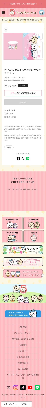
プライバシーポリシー (23, 333)
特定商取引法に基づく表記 (23, 339)
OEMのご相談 (23, 369)
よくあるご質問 (23, 357)
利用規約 (23, 327)
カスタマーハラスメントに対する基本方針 (23, 376)
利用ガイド (23, 351)
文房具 (9, 147)
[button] (3, 12)
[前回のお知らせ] (5, 4)
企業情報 (23, 345)
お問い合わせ (23, 363)
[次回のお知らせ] (41, 4)
